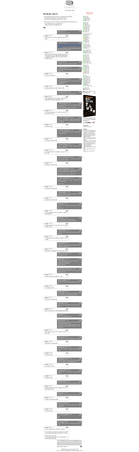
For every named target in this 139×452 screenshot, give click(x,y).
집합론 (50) (86, 24)
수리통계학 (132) (87, 81)
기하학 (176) (86, 31)
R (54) (85, 75)
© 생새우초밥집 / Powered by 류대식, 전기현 (69, 449)
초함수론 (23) (86, 40)
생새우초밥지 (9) (87, 89)
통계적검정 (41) (87, 79)
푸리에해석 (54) (87, 38)
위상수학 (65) (86, 30)
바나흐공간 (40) (87, 45)
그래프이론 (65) (87, 25)
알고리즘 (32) (86, 56)
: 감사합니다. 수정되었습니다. (89, 150)
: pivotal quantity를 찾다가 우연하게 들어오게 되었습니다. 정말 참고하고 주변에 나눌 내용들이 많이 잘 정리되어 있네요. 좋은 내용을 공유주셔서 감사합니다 (89, 135)
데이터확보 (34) (87, 76)
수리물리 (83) (86, 66)
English (69, 10)
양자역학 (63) (86, 70)
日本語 (73, 10)
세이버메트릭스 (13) (88, 63)
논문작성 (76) (86, 88)
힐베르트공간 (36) (87, 46)
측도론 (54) (86, 36)
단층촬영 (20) (86, 41)
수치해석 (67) (86, 57)
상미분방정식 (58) (87, 50)
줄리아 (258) (86, 55)
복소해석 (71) (86, 35)
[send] (81, 446)
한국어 (66, 10)
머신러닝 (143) (87, 60)
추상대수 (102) (87, 29)
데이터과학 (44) (87, 78)
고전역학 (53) (86, 67)
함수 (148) (86, 16)
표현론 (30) (86, 39)
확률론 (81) (86, 84)
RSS (82, 450)
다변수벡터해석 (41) (88, 34)
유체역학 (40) (86, 73)
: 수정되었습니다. (87, 136)
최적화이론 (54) (87, 59)
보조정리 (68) (86, 17)
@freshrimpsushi (76, 450)
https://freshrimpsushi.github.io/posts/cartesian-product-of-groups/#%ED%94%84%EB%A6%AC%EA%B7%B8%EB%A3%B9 (69, 46)
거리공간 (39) (86, 44)
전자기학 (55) (86, 69)
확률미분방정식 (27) (88, 52)
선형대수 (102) (87, 26)
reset (94, 91)
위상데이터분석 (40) (88, 85)
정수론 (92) (86, 22)
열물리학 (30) (86, 71)
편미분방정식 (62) (87, 51)
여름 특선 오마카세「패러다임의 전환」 (89, 13)
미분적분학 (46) (87, 19)
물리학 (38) (86, 65)
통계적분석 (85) (87, 80)
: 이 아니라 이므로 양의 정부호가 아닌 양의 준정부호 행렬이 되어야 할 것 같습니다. (89, 138)
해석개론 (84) (86, 27)
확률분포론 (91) (87, 83)
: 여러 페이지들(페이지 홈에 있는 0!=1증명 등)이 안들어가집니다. (89, 144)
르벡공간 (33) (86, 48)
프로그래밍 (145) (87, 61)
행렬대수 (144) (87, 20)
